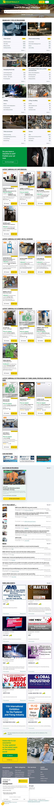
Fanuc (13, 554)
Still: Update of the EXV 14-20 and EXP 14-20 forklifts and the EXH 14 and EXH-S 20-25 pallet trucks (25, 562)
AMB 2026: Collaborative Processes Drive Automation (28, 525)
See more (15, 203)
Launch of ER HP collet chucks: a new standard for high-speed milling (18, 573)
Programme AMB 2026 (28, 510)
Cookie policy (43, 780)
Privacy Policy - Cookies (32, 800)
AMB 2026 (26, 528)
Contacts (42, 776)
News (29, 775)
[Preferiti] (15, 173)
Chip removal (18, 770)
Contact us (9, 759)
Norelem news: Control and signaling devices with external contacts (18, 557)
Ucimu (25, 517)
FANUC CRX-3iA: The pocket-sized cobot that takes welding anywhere (18, 551)
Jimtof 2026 (26, 540)
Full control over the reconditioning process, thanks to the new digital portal (20, 568)
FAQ (41, 772)
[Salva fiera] (24, 587)
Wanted (29, 773)
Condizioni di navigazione (44, 800)
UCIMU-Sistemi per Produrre (30, 521)
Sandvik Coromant (15, 571)
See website (6, 613)
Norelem (13, 560)
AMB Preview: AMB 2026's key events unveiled (26, 507)
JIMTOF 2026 (18, 537)
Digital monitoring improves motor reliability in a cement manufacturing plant (20, 546)
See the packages (9, 162)
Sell (42, 2)
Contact (7, 203)
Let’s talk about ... (31, 777)
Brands (42, 774)
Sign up (11, 755)
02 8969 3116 (6, 803)
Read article (23, 613)
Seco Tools (14, 576)
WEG (13, 549)
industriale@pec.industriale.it (11, 802)
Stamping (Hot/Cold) (19, 774)
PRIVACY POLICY (44, 778)
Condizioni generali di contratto (34, 801)
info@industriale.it (7, 801)
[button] (9, 254)
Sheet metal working (19, 772)
